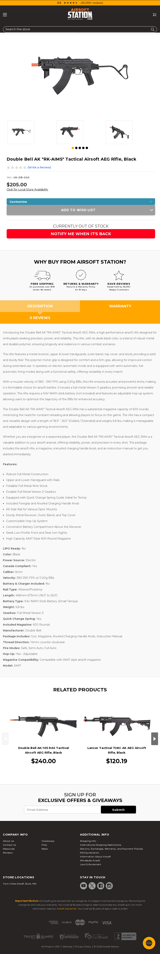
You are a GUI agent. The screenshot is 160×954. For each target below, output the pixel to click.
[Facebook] (100, 885)
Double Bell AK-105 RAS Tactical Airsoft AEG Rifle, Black (43, 750)
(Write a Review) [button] (39, 167)
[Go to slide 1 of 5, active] (73, 148)
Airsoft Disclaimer (67, 908)
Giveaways (48, 840)
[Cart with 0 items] (153, 15)
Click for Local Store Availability (27, 189)
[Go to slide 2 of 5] (76, 148)
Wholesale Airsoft (90, 860)
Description (40, 306)
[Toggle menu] (5, 15)
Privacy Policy (83, 946)
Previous (5, 738)
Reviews (7, 852)
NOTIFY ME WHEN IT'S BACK (81, 233)
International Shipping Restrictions (100, 844)
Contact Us (9, 844)
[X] (92, 885)
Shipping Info (88, 840)
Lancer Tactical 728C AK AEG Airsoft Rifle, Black (116, 750)
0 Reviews (40, 318)
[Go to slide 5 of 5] (87, 148)
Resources (9, 848)
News (45, 848)
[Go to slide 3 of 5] (80, 148)
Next (154, 738)
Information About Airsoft (95, 856)
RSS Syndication (89, 852)
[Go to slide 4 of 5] (83, 148)
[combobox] (80, 29)
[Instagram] (109, 885)
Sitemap (67, 946)
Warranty (120, 306)
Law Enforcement (90, 864)
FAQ (44, 844)
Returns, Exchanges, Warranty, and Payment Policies (111, 848)
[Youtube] (83, 885)
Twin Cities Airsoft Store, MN (19, 883)
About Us (8, 840)
